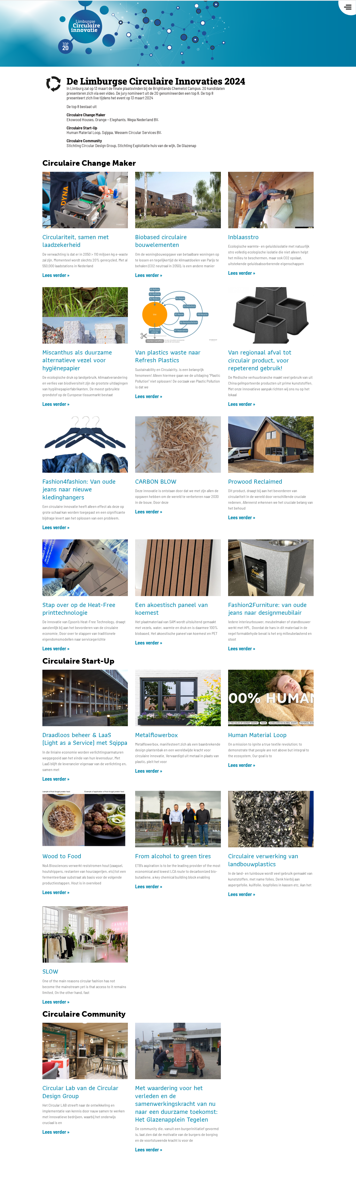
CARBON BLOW (156, 481)
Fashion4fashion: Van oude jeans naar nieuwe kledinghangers (79, 489)
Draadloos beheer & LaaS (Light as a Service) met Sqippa (84, 739)
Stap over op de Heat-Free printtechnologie (78, 608)
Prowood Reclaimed (255, 481)
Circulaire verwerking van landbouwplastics (263, 860)
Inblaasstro (243, 237)
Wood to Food (61, 856)
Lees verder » (56, 275)
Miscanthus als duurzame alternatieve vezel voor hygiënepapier (77, 360)
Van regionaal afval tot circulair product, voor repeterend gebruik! (259, 360)
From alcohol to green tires (173, 856)
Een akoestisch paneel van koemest (171, 608)
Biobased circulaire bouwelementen (161, 241)
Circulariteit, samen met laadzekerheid (75, 241)
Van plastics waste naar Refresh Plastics (168, 356)
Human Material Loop (257, 735)
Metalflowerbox (156, 735)
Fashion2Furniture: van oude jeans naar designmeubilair (267, 608)
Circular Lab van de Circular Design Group (80, 1092)
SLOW (50, 971)
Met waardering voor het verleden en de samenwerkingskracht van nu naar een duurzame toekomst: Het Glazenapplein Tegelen (176, 1104)
